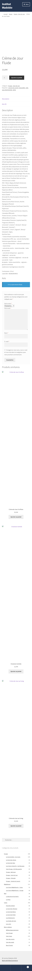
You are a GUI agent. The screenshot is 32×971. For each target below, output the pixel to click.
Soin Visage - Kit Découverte (14, 869)
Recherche (16, 968)
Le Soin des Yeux (10, 863)
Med (5, 893)
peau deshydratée (7, 90)
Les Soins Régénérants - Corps (14, 887)
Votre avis (7, 308)
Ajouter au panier (16, 77)
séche (14, 90)
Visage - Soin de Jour (19, 14)
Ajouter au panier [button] (16, 517)
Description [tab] (5, 99)
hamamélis (22, 88)
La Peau (8, 899)
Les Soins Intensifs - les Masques (15, 866)
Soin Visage (9, 933)
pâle (27, 88)
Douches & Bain (10, 906)
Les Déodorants (10, 918)
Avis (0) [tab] (4, 104)
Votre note (8, 303)
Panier (24, 966)
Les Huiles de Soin (11, 921)
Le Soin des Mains (11, 912)
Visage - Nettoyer (11, 872)
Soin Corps (9, 936)
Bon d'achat (9, 945)
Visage (10, 14)
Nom (6, 333)
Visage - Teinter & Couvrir (13, 881)
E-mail (6, 341)
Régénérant (7, 884)
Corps (5, 902)
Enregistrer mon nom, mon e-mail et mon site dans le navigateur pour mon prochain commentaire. (15, 352)
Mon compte (5, 968)
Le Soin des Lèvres (11, 860)
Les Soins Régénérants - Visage (14, 890)
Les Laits (8, 924)
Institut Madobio (7, 5)
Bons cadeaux (8, 927)
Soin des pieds (10, 942)
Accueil (5, 14)
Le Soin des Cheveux (11, 909)
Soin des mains (10, 939)
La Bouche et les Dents (12, 896)
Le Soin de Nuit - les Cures (13, 857)
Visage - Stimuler (11, 878)
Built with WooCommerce (10, 960)
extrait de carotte (13, 88)
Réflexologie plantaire (12, 930)
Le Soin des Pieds (11, 915)
